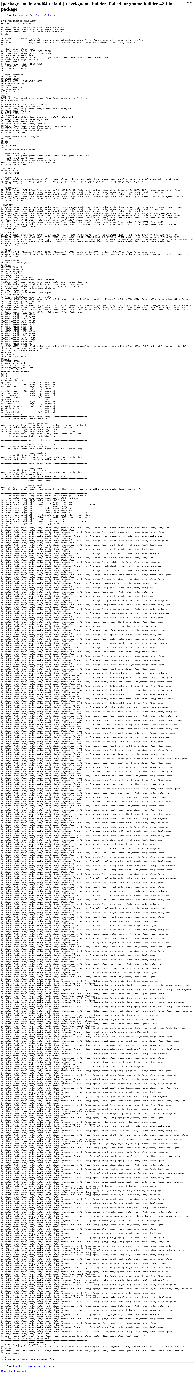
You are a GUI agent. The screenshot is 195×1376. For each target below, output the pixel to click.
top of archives (38, 15)
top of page (20, 1366)
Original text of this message (14, 1371)
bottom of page (21, 15)
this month (52, 15)
